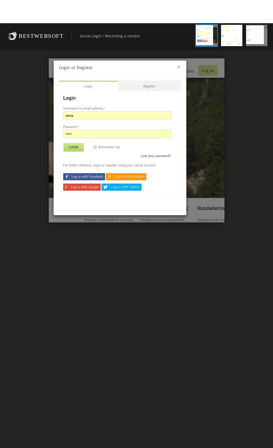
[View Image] (206, 35)
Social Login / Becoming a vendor (110, 35)
